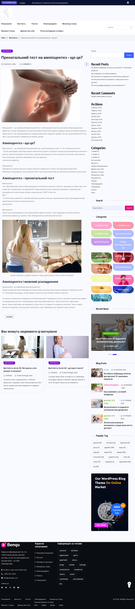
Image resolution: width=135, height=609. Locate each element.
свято (126, 457)
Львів (61, 605)
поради (121, 452)
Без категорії (95, 160)
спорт (96, 462)
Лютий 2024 (95, 134)
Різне (93, 193)
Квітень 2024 (96, 131)
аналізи (9, 317)
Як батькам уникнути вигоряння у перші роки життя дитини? (109, 80)
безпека (110, 443)
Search (129, 208)
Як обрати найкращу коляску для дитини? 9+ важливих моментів (111, 69)
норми (108, 452)
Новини (94, 181)
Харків (43, 605)
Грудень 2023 (96, 137)
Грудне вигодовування (99, 166)
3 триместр (95, 157)
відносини (125, 443)
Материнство (96, 178)
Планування (6, 24)
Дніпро (52, 605)
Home (3, 38)
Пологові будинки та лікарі (51, 31)
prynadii (9, 375)
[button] (108, 354)
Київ (35, 605)
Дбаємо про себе (27, 31)
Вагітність (21, 24)
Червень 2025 (96, 111)
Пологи (35, 24)
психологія (98, 457)
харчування (125, 462)
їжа (96, 466)
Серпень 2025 (96, 108)
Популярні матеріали (44, 553)
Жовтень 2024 (96, 122)
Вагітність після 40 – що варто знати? (66, 368)
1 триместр (95, 151)
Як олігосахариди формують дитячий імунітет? (108, 85)
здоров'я (109, 447)
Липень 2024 (96, 125)
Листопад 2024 (97, 119)
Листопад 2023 (96, 140)
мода (96, 452)
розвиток (113, 457)
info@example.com (10, 578)
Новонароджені (50, 24)
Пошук (93, 51)
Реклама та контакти (44, 562)
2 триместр (95, 154)
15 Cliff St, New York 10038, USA (15, 570)
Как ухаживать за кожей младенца (103, 74)
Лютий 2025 (95, 116)
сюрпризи (109, 462)
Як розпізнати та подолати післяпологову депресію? (50, 3)
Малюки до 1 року (69, 24)
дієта (96, 447)
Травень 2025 (96, 114)
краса (122, 447)
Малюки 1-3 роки (8, 31)
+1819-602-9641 (9, 574)
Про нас (39, 557)
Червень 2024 (96, 128)
